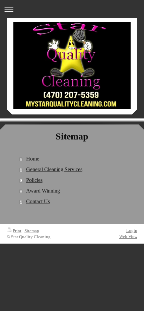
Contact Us (38, 201)
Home (32, 159)
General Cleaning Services (54, 169)
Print (17, 230)
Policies (34, 180)
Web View (128, 236)
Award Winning (43, 191)
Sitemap (31, 230)
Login (131, 230)
